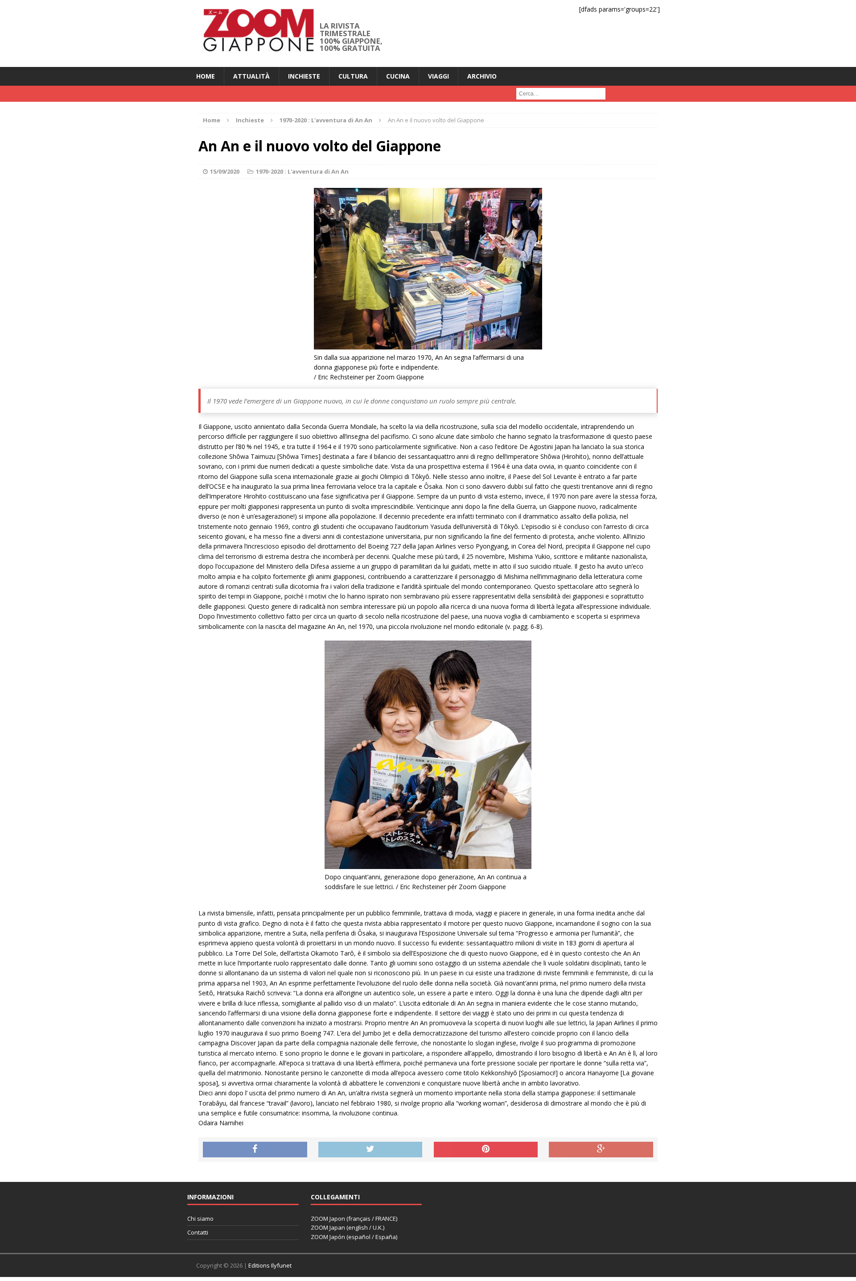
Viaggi (438, 76)
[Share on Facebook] (255, 1150)
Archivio (482, 76)
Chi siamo (200, 1218)
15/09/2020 (224, 171)
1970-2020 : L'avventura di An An (302, 171)
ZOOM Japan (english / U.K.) (347, 1227)
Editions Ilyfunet (270, 1265)
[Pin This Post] (486, 1150)
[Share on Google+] (601, 1150)
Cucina (398, 76)
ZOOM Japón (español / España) (354, 1237)
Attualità (251, 76)
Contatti (197, 1232)
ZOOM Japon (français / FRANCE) (354, 1218)
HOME (205, 76)
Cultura (353, 76)
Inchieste (304, 76)
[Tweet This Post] (370, 1150)
